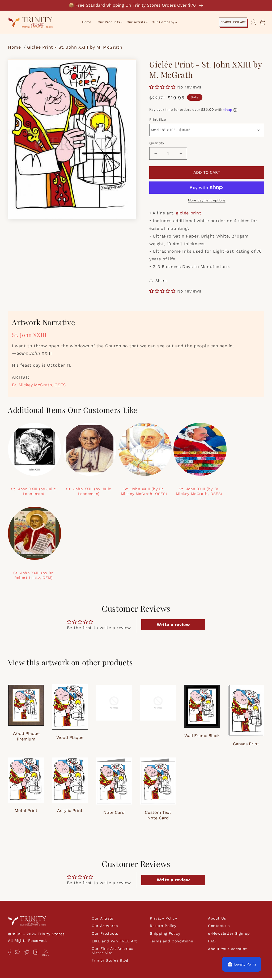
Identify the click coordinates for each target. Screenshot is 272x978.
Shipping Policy (165, 933)
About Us (217, 918)
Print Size (157, 119)
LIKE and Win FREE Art (114, 941)
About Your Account (227, 949)
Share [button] (161, 280)
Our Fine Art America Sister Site (112, 950)
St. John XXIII (29, 334)
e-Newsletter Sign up (229, 933)
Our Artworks (105, 926)
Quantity (156, 143)
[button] (108, 22)
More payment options (207, 200)
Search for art (233, 22)
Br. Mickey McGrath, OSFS (39, 384)
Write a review (173, 624)
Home (15, 47)
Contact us (219, 926)
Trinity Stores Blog (110, 960)
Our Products (105, 933)
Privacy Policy (163, 918)
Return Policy (163, 926)
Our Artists (102, 918)
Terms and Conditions (171, 941)
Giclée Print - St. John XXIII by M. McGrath (74, 47)
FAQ (212, 941)
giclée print (188, 212)
